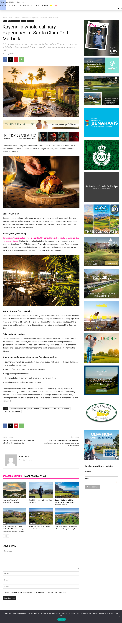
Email (101, 478)
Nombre (88, 471)
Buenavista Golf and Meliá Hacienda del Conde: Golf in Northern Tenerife (64, 502)
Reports (24, 21)
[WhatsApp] (21, 59)
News (11, 18)
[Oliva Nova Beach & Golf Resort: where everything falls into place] (67, 516)
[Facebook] (118, 8)
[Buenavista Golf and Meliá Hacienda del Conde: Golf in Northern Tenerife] (67, 490)
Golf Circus (24, 456)
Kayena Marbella (34, 408)
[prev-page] (4, 536)
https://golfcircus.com (26, 460)
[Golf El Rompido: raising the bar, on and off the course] (41, 516)
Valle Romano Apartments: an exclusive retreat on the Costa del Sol (18, 441)
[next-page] (7, 536)
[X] (10, 59)
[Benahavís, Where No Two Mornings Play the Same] (14, 490)
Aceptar (62, 619)
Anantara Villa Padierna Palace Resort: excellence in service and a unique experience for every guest (61, 442)
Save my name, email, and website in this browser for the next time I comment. (35, 592)
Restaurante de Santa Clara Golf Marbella (55, 408)
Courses (32, 497)
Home (5, 18)
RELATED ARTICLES (12, 476)
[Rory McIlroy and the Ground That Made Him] (41, 490)
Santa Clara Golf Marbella (12, 411)
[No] (119, 616)
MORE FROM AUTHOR (35, 476)
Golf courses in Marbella (18, 408)
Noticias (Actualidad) (14, 21)
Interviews (33, 523)
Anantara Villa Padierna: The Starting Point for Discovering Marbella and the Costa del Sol (13, 529)
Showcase (30, 21)
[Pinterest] (16, 59)
